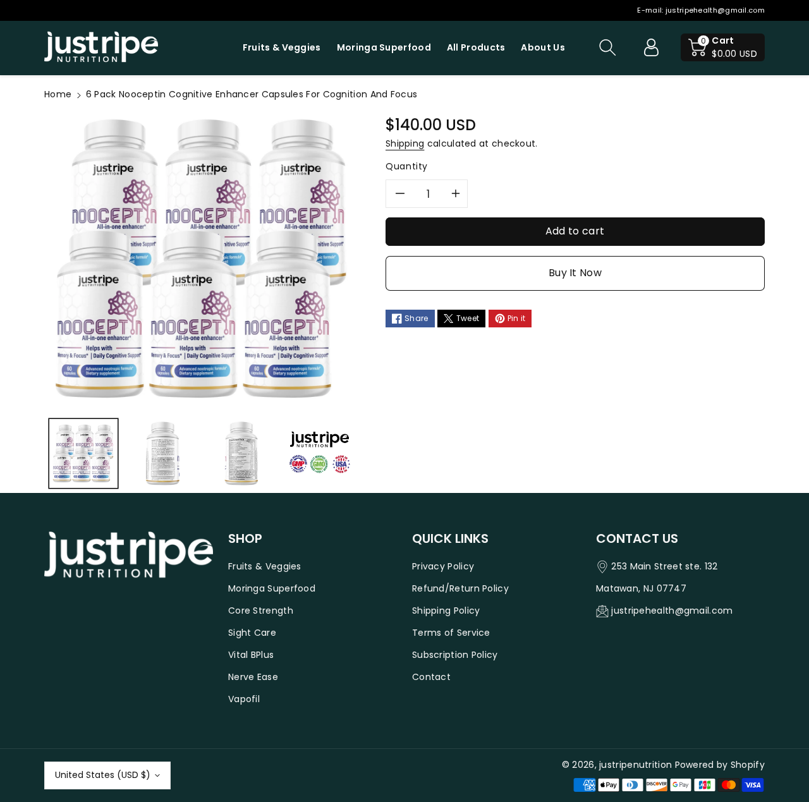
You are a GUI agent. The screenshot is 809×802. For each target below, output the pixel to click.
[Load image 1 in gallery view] (83, 453)
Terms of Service (451, 632)
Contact (431, 677)
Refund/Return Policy (460, 588)
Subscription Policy (455, 654)
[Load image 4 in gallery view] (319, 453)
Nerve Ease (253, 677)
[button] (607, 47)
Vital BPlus (251, 654)
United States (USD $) (102, 775)
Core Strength (260, 610)
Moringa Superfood (271, 588)
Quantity (407, 166)
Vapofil (244, 699)
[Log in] (651, 47)
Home (57, 94)
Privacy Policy (443, 566)
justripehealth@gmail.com (715, 10)
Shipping (405, 143)
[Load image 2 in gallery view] (162, 453)
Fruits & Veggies (264, 566)
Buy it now (575, 272)
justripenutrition (635, 764)
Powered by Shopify (720, 764)
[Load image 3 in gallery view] (241, 453)
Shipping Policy (446, 610)
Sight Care (252, 632)
